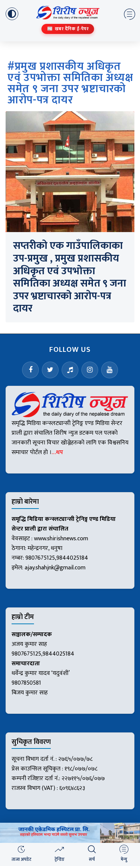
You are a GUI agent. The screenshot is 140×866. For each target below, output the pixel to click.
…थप (57, 452)
